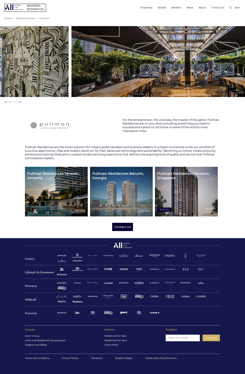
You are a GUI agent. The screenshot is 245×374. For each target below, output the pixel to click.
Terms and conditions (37, 358)
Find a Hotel (111, 345)
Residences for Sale (115, 336)
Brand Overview (25, 18)
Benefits (176, 7)
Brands (162, 7)
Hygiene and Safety (36, 345)
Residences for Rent (115, 340)
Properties (146, 7)
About (202, 7)
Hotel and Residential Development (45, 340)
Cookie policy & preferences (160, 358)
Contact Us (218, 7)
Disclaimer (97, 358)
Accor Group (32, 336)
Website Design (124, 358)
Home (8, 18)
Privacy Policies (70, 358)
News (190, 7)
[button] (229, 91)
